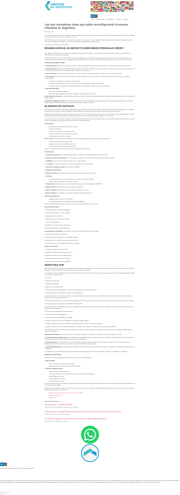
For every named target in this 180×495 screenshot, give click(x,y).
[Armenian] (101, 2)
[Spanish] (125, 9)
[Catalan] (118, 2)
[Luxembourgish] (99, 7)
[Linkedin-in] (92, 16)
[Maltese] (111, 7)
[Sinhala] (116, 9)
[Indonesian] (106, 5)
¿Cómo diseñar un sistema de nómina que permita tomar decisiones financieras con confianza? (83, 412)
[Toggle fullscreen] (6, 492)
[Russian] (99, 9)
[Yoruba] (120, 11)
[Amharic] (96, 2)
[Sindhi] (113, 9)
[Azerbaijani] (104, 2)
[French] (111, 3)
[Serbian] (106, 9)
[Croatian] (132, 2)
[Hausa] (130, 3)
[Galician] (116, 3)
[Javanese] (116, 5)
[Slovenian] (120, 9)
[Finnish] (108, 3)
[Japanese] (113, 5)
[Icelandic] (101, 5)
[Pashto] (128, 7)
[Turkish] (101, 11)
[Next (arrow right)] (3, 494)
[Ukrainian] (104, 11)
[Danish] (94, 3)
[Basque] (106, 2)
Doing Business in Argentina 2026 (58, 404)
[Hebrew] (92, 5)
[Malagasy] (104, 7)
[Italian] (111, 5)
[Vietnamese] (111, 11)
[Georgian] (118, 3)
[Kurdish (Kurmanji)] (128, 5)
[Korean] (125, 5)
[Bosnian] (113, 2)
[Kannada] (118, 5)
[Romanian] (96, 9)
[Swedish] (132, 9)
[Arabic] (99, 2)
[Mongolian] (118, 7)
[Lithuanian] (96, 7)
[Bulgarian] (116, 2)
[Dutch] (96, 3)
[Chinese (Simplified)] (125, 2)
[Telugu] (96, 11)
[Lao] (132, 5)
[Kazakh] (120, 5)
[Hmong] (96, 5)
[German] (120, 3)
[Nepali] (123, 7)
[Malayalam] (108, 7)
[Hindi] (94, 5)
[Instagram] (96, 16)
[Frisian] (113, 3)
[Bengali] (111, 2)
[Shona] (111, 9)
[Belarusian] (108, 2)
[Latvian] (94, 7)
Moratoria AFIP (53, 397)
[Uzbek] (108, 11)
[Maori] (113, 7)
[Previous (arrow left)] (1, 494)
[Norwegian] (125, 7)
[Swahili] (130, 9)
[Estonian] (104, 3)
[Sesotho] (108, 9)
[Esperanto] (101, 3)
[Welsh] (113, 11)
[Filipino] (106, 3)
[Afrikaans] (92, 2)
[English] (99, 3)
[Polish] (132, 7)
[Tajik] (92, 11)
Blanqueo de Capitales (55, 395)
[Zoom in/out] (8, 492)
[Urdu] (106, 11)
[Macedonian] (101, 7)
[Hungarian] (99, 5)
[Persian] (130, 7)
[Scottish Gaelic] (104, 9)
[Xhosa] (116, 11)
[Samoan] (101, 9)
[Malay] (106, 7)
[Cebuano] (120, 2)
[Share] (3, 492)
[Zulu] (123, 11)
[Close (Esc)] (1, 492)
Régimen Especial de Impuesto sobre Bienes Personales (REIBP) (66, 393)
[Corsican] (130, 2)
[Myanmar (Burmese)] (120, 7)
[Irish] (108, 5)
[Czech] (92, 3)
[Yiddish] (118, 11)
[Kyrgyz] (130, 5)
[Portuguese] (92, 9)
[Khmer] (123, 5)
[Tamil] (94, 11)
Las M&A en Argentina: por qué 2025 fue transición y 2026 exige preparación (76, 419)
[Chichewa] (123, 2)
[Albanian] (94, 2)
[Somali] (123, 9)
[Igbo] (104, 5)
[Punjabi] (94, 9)
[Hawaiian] (132, 3)
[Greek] (123, 3)
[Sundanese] (128, 9)
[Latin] (92, 7)
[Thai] (99, 11)
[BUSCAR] (91, 13)
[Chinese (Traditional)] (128, 2)
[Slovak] (118, 9)
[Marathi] (116, 7)
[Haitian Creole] (128, 3)
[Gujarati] (125, 3)
